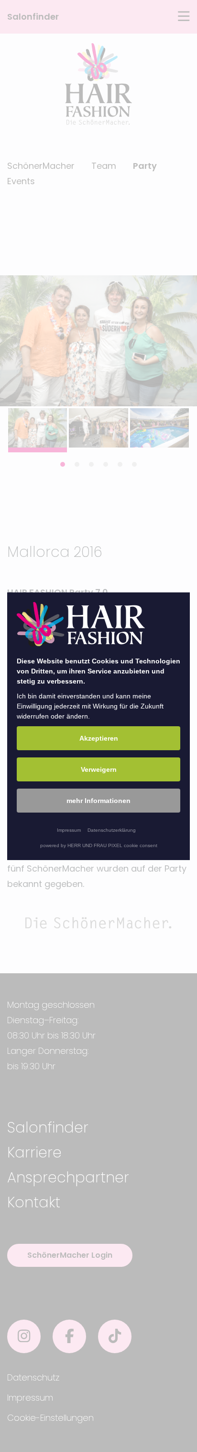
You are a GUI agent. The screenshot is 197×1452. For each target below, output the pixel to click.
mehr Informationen (98, 800)
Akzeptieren (98, 738)
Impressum (69, 830)
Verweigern (99, 769)
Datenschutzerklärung (112, 830)
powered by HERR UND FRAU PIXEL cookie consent (98, 845)
